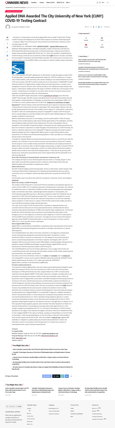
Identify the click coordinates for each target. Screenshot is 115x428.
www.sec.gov (56, 317)
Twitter (46, 256)
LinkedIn (54, 256)
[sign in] (97, 2)
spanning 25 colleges (51, 95)
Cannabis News (16, 3)
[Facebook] (86, 39)
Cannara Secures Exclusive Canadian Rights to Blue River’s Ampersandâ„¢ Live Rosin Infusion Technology (69, 390)
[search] (100, 2)
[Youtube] (86, 46)
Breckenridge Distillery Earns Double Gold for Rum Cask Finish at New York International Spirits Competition (96, 390)
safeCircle (15, 180)
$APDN (39, 46)
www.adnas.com (21, 338)
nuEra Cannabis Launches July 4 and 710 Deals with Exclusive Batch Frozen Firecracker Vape (40, 349)
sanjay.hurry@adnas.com (50, 333)
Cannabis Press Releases (14, 11)
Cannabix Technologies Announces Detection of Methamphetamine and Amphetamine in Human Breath (43, 390)
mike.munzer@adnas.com (49, 336)
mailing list (66, 256)
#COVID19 (45, 46)
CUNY (51, 55)
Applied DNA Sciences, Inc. (58, 46)
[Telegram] (102, 46)
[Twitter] (102, 39)
